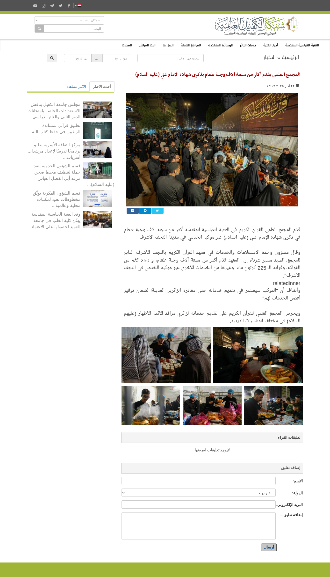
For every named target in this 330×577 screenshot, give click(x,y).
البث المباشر (147, 45)
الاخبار (269, 57)
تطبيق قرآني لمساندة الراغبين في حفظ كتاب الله (56, 128)
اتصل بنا (168, 45)
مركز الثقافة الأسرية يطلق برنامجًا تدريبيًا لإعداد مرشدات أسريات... (54, 150)
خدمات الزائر (248, 45)
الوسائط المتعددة (220, 45)
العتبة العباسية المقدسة (302, 45)
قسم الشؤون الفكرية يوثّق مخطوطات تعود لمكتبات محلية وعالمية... (56, 199)
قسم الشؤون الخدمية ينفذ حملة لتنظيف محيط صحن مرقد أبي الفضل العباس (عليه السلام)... (74, 174)
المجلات (127, 45)
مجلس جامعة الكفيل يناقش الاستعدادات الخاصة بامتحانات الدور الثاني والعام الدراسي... (54, 110)
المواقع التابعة (191, 45)
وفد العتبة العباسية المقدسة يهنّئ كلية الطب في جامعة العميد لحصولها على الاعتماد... (54, 220)
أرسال (269, 547)
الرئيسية (290, 57)
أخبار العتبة (270, 45)
